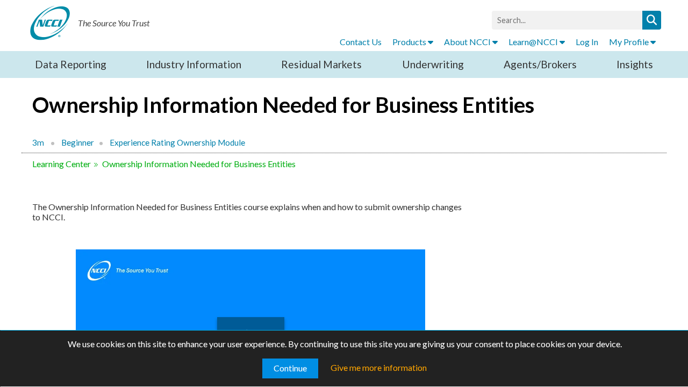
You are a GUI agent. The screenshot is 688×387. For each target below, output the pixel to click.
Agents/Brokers (540, 64)
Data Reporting (70, 64)
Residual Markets (321, 64)
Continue (290, 368)
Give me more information (379, 367)
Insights (635, 64)
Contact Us (361, 42)
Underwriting (433, 64)
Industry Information (193, 64)
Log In (587, 42)
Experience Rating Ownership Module (177, 142)
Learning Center (61, 164)
